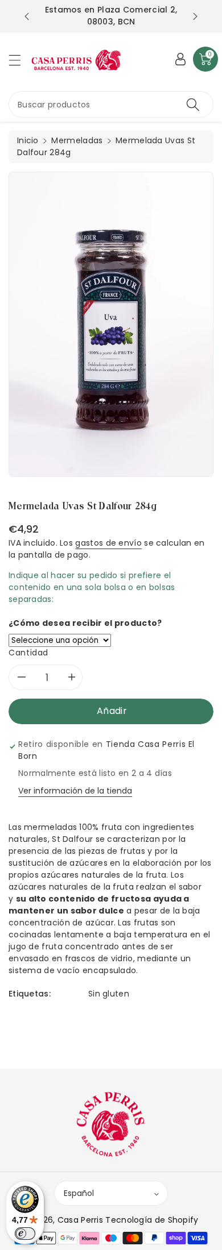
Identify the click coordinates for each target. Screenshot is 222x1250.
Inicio (28, 140)
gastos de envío (108, 543)
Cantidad (28, 652)
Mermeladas (76, 140)
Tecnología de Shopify (151, 1220)
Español (79, 1193)
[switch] (25, 1233)
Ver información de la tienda (75, 790)
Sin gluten (108, 993)
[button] (20, 60)
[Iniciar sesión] (180, 59)
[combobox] (111, 104)
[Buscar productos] (193, 104)
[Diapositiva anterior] (26, 16)
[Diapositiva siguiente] (195, 16)
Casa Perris (80, 1220)
